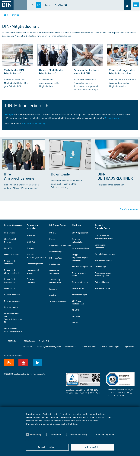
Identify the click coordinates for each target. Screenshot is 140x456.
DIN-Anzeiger (78, 288)
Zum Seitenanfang (129, 209)
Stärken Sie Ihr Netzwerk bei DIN (87, 71)
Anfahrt (52, 295)
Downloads (60, 174)
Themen (30, 248)
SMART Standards (11, 254)
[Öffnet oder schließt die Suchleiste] (127, 5)
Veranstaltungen (56, 251)
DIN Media (12, 340)
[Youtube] (23, 362)
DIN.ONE (75, 310)
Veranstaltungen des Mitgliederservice (122, 71)
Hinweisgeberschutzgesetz (49, 346)
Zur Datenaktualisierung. (34, 123)
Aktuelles (31, 235)
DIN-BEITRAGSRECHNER (115, 176)
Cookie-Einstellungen (109, 346)
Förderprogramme (35, 263)
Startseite (27, 346)
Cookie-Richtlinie (69, 423)
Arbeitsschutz (10, 288)
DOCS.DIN (76, 316)
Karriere (53, 288)
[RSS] (9, 362)
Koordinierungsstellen (82, 266)
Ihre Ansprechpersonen (20, 176)
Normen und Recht (12, 294)
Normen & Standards (13, 225)
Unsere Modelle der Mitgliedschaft (51, 71)
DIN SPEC (8, 248)
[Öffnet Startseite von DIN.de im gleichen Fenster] (5, 14)
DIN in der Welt (55, 258)
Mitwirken (14, 14)
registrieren (113, 118)
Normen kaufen (11, 307)
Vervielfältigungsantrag (105, 254)
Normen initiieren (80, 282)
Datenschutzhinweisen (37, 423)
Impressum (129, 346)
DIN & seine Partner (58, 225)
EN (33, 5)
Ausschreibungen (79, 294)
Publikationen (55, 264)
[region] (70, 426)
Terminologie (100, 266)
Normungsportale (102, 288)
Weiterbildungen (102, 282)
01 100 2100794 (88, 392)
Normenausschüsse (80, 248)
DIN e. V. (52, 232)
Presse (52, 239)
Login (47, 5)
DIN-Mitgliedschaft (80, 232)
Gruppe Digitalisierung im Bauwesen (80, 257)
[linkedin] (37, 362)
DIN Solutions (29, 340)
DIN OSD (75, 322)
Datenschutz (70, 346)
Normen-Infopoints (103, 260)
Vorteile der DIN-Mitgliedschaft (14, 71)
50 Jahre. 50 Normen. (58, 301)
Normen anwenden (12, 301)
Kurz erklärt (9, 232)
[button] (104, 434)
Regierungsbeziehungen (60, 245)
